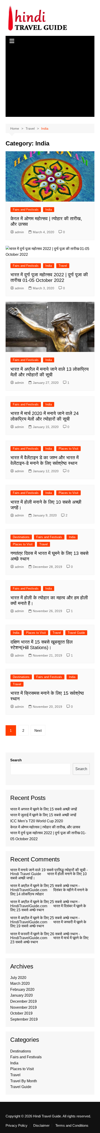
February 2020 (22, 989)
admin (19, 232)
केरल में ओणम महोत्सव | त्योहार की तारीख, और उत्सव (45, 827)
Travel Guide (76, 632)
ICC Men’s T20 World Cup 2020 (36, 821)
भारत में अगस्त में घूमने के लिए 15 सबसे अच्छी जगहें (43, 809)
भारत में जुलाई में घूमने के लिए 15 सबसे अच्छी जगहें (43, 815)
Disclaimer (41, 1125)
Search (16, 760)
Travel (63, 265)
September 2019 (24, 1019)
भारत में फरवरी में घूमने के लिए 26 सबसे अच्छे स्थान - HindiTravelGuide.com (45, 936)
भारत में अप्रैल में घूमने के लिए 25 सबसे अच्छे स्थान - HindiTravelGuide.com (45, 888)
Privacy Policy (16, 1125)
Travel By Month (23, 1081)
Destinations (21, 537)
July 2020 (18, 978)
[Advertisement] (50, 82)
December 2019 (23, 1001)
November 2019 (23, 1007)
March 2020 (20, 983)
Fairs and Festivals (26, 209)
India (48, 209)
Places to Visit (68, 448)
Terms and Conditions (71, 1125)
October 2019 (21, 1013)
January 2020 (21, 995)
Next (38, 730)
